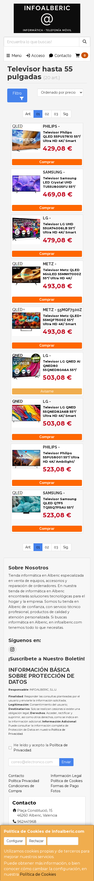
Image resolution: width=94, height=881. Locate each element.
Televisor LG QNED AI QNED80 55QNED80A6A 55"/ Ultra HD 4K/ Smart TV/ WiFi (61, 369)
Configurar (15, 841)
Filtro (17, 93)
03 (56, 114)
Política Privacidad (23, 781)
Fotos (55, 791)
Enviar (66, 762)
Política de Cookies (38, 874)
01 (38, 114)
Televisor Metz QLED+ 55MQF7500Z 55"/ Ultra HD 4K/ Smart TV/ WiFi (62, 322)
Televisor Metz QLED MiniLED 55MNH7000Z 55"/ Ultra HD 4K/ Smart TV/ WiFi (62, 276)
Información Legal (66, 776)
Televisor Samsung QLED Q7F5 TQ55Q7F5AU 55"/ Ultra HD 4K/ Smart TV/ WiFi (59, 507)
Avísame (47, 391)
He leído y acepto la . (40, 748)
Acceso (37, 55)
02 (47, 114)
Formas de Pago (65, 786)
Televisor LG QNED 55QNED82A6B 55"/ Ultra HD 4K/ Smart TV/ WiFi (59, 413)
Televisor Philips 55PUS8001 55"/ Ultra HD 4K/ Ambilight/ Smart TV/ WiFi (61, 459)
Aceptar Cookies (63, 841)
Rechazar (36, 841)
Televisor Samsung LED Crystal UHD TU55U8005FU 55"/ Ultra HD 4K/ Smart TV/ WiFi (59, 186)
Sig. (66, 114)
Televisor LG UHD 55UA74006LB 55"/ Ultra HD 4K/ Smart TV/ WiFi (59, 230)
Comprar (46, 162)
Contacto (62, 55)
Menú (16, 55)
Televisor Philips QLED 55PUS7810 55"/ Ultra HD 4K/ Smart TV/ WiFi (62, 138)
